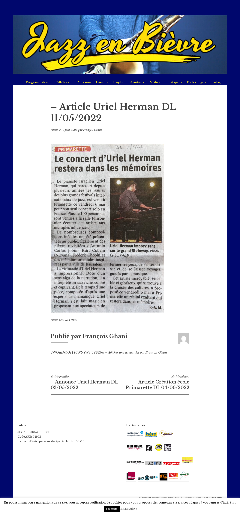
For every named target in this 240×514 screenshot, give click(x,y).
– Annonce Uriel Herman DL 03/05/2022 (84, 382)
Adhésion (84, 82)
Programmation (37, 82)
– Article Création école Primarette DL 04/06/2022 (157, 382)
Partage (217, 82)
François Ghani (92, 130)
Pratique (173, 82)
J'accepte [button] (111, 508)
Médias (155, 82)
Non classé (71, 320)
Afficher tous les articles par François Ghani (137, 352)
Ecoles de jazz (196, 82)
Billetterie (63, 82)
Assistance (137, 82)
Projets (118, 82)
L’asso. (100, 82)
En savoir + (128, 508)
